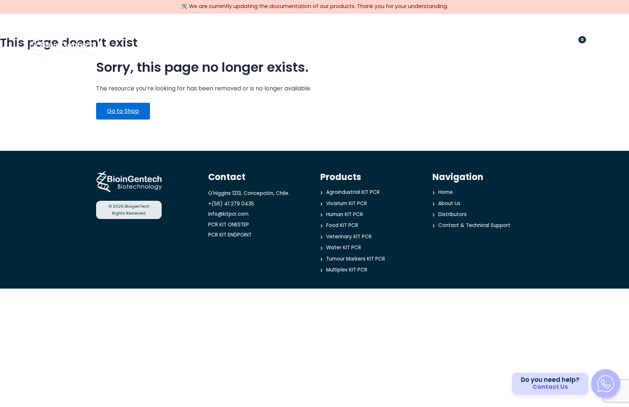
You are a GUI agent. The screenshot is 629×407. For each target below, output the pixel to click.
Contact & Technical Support (474, 225)
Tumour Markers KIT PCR (355, 258)
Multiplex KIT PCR (346, 269)
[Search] (553, 47)
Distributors (452, 214)
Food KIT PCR (342, 225)
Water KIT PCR (343, 247)
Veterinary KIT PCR (349, 236)
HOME (211, 47)
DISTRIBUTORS (309, 47)
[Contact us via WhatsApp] (606, 384)
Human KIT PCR (344, 214)
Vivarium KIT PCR (346, 203)
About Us (449, 203)
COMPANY (364, 47)
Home (445, 192)
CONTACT (412, 47)
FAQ (447, 47)
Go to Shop (123, 111)
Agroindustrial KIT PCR (353, 192)
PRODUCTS (252, 47)
